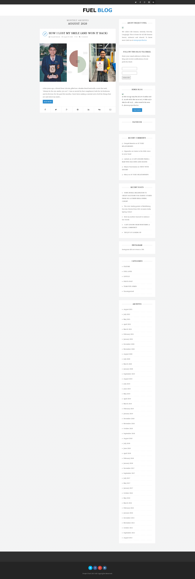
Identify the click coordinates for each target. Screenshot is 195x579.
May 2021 (127, 319)
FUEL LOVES (128, 271)
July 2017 (127, 478)
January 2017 (128, 488)
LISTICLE (127, 276)
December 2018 (129, 419)
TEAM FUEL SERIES (130, 286)
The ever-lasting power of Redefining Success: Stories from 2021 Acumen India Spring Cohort (136, 209)
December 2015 (129, 518)
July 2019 (127, 384)
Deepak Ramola (55, 37)
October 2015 (128, 528)
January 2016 (128, 513)
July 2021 (127, 314)
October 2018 (128, 428)
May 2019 (127, 394)
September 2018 (129, 433)
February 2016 (129, 508)
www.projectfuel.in (140, 40)
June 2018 (127, 448)
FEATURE (127, 266)
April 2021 (127, 324)
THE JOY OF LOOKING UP (132, 232)
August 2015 (128, 538)
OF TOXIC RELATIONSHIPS (140, 175)
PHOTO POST (128, 281)
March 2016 (128, 503)
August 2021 (128, 309)
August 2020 (128, 354)
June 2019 (127, 389)
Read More (48, 102)
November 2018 (129, 423)
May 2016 (127, 498)
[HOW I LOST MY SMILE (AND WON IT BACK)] (78, 62)
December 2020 (129, 344)
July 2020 (127, 359)
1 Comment (84, 37)
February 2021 (129, 334)
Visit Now (137, 110)
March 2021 (128, 329)
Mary (126, 175)
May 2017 (127, 483)
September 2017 (129, 473)
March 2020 (128, 364)
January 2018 (128, 463)
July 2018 (127, 443)
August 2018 (128, 438)
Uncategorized (129, 291)
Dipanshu (127, 151)
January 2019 (128, 414)
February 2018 (129, 458)
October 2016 (128, 493)
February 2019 (129, 409)
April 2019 (127, 399)
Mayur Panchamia (130, 167)
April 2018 (127, 453)
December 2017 (129, 468)
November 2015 (129, 523)
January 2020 (128, 369)
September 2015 (129, 533)
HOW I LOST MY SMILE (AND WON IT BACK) (78, 33)
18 (76, 37)
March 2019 (128, 404)
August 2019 (128, 379)
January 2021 (128, 339)
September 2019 (129, 374)
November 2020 (129, 349)
